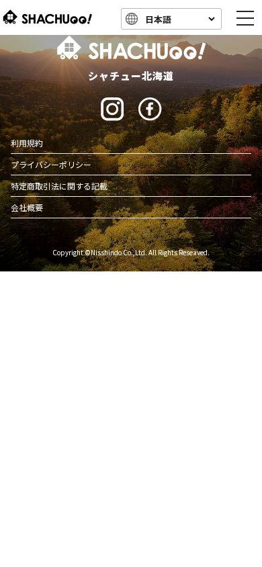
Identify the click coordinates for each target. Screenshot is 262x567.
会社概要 (27, 207)
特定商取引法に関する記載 (59, 185)
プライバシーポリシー (51, 164)
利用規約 (27, 142)
